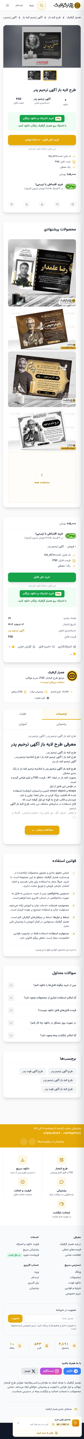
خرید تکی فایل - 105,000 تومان (42, 140)
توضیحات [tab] (61, 714)
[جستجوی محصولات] (42, 5)
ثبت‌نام (19, 5)
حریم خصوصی (73, 1294)
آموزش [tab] (23, 724)
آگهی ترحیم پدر (8, 18)
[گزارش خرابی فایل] (42, 204)
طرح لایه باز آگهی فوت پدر (59, 1089)
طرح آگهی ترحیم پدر (62, 1071)
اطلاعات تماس (73, 1255)
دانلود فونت (74, 1283)
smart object (58, 791)
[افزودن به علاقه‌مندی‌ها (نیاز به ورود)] (57, 204)
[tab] (50, 75)
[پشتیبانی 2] (23, 1141)
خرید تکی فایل (42, 577)
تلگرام (70, 1371)
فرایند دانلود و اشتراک (27, 1244)
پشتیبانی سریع (31, 1250)
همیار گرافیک (74, 18)
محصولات (75, 1278)
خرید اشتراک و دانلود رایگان (41, 118)
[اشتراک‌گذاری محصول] (72, 204)
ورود (31, 5)
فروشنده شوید (24, 1255)
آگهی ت (58, 769)
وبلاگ (78, 1272)
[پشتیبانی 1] (32, 1141)
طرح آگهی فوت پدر (32, 1071)
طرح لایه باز (54, 18)
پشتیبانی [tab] (61, 724)
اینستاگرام (48, 1371)
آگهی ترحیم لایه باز (32, 18)
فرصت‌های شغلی (71, 1250)
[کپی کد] (53, 1424)
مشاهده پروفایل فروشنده (52, 682)
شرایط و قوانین (73, 1288)
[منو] (7, 5)
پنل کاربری (33, 1283)
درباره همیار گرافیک (70, 1244)
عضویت (15, 1318)
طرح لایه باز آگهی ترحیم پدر (58, 1080)
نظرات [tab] (22, 714)
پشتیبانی (34, 1288)
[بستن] (18, 1423)
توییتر (27, 1371)
